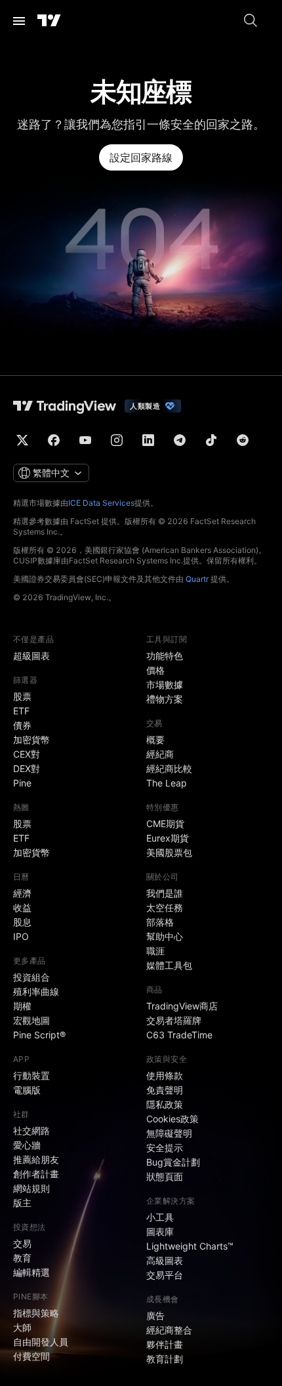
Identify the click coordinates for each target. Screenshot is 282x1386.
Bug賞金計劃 (173, 1162)
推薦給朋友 (36, 1159)
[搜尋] (250, 21)
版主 (22, 1202)
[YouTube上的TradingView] (85, 440)
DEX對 (26, 768)
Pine (22, 782)
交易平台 (164, 1274)
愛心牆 (27, 1145)
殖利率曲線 (36, 991)
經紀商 (160, 754)
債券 (22, 725)
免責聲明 (164, 1089)
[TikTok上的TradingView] (211, 440)
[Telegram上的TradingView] (180, 440)
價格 (155, 670)
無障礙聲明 (169, 1133)
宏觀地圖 (31, 1020)
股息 (22, 921)
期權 (22, 1005)
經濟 (22, 893)
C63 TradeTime (179, 1034)
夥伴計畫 (164, 1344)
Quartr (197, 579)
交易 (22, 1243)
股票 (22, 696)
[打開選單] (19, 21)
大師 (22, 1327)
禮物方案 (164, 698)
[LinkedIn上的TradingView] (148, 440)
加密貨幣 (31, 739)
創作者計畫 (36, 1173)
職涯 (155, 950)
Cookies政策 (172, 1118)
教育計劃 (164, 1358)
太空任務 (164, 907)
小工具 (160, 1217)
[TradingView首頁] (49, 21)
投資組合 (31, 977)
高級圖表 (164, 1260)
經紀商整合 (169, 1329)
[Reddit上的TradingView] (242, 440)
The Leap (166, 782)
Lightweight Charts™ (189, 1246)
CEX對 (26, 754)
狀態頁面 (164, 1176)
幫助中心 (164, 936)
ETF (21, 710)
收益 (22, 907)
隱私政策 (164, 1104)
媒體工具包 (169, 965)
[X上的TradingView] (22, 440)
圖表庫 (160, 1231)
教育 (22, 1257)
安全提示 (164, 1147)
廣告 (155, 1315)
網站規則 (31, 1188)
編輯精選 (31, 1272)
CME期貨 (165, 823)
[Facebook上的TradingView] (54, 440)
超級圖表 (31, 655)
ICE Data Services (101, 503)
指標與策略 (36, 1312)
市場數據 (164, 684)
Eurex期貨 (167, 838)
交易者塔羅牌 (173, 1020)
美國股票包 (169, 852)
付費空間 (31, 1356)
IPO (21, 936)
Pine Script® (39, 1034)
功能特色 (164, 655)
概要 (155, 739)
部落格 (160, 921)
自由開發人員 (40, 1341)
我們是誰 (164, 893)
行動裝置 (31, 1075)
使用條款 (164, 1075)
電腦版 (27, 1089)
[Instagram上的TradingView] (117, 440)
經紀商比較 (169, 768)
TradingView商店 (182, 1005)
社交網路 (31, 1130)
